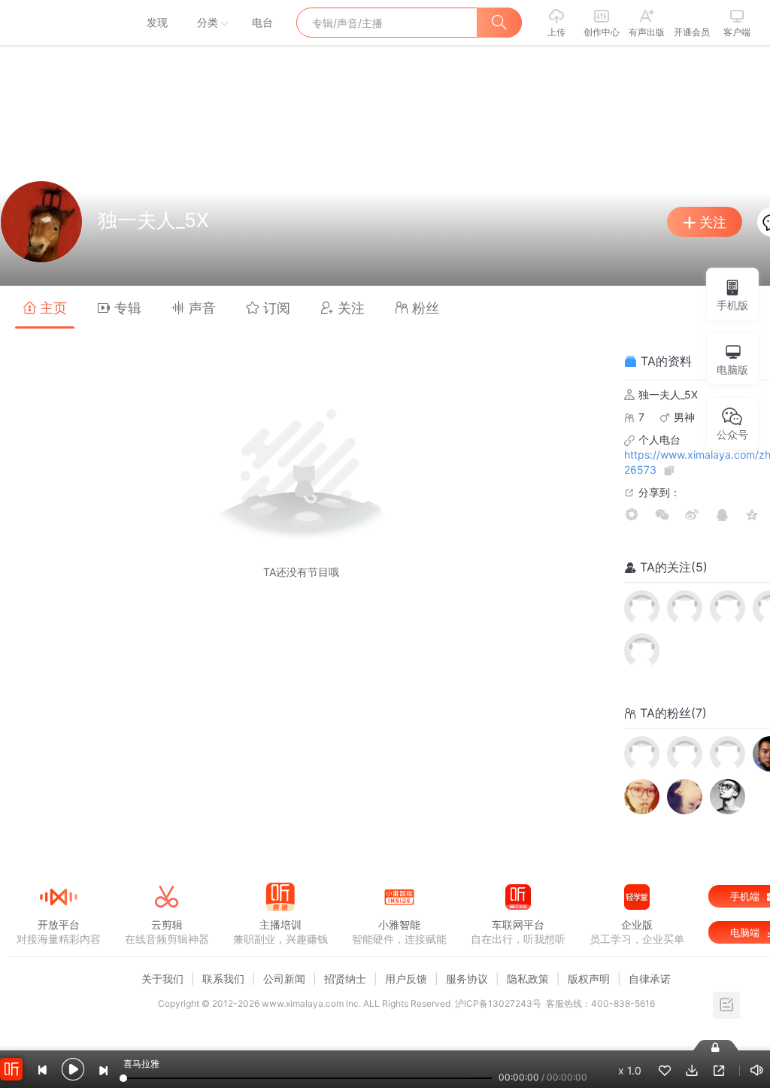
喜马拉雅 (58, 22)
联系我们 (223, 978)
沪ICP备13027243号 (498, 1003)
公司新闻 (284, 978)
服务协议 (467, 978)
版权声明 (589, 978)
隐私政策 (528, 978)
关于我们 (162, 978)
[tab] (44, 307)
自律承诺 (650, 978)
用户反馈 (406, 978)
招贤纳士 (345, 978)
